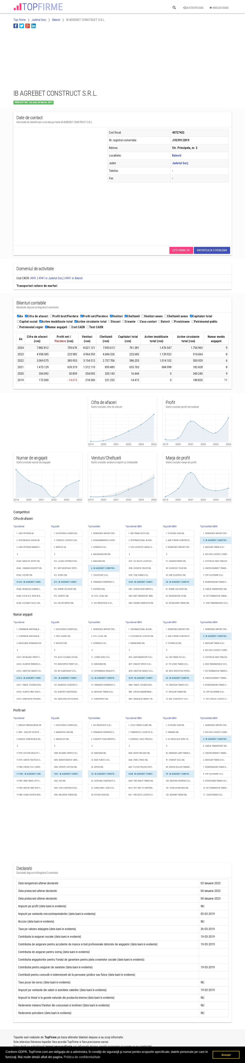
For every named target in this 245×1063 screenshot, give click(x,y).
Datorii (165, 321)
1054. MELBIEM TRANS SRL (65, 795)
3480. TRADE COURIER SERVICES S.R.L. (142, 685)
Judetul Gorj (180, 163)
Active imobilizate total (57, 321)
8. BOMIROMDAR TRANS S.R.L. (216, 582)
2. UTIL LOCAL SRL (99, 636)
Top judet (55, 526)
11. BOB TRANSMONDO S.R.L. (216, 603)
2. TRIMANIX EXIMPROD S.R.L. (104, 732)
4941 (33, 278)
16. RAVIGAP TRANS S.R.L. (102, 692)
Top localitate (94, 526)
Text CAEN (96, 327)
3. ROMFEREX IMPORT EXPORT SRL (180, 547)
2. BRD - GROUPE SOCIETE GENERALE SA (30, 732)
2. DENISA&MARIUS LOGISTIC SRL (105, 540)
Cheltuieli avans (177, 316)
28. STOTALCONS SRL (100, 795)
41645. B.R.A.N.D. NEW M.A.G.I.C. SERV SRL (30, 596)
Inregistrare (220, 7)
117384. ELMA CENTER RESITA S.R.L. (30, 795)
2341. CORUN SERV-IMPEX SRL (141, 589)
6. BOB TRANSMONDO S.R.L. (215, 664)
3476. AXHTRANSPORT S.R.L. (140, 657)
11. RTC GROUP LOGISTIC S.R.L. (216, 699)
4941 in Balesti (74, 278)
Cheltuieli (133, 316)
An (21, 316)
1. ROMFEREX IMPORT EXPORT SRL (105, 533)
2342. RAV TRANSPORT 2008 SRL (142, 596)
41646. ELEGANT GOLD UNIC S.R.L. (30, 603)
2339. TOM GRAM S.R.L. (138, 575)
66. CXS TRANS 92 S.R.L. (176, 657)
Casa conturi (148, 321)
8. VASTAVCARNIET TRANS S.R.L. (217, 678)
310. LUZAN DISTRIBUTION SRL (67, 561)
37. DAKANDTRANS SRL (176, 561)
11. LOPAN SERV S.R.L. (100, 657)
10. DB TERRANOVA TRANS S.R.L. (217, 596)
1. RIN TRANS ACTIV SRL (138, 533)
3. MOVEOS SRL (60, 643)
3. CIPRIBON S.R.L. (99, 547)
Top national (18, 526)
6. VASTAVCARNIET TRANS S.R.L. (217, 568)
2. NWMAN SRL (172, 732)
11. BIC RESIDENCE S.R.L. (102, 603)
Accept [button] (226, 1054)
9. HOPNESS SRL (98, 589)
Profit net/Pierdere (95, 316)
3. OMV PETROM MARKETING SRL (30, 547)
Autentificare (195, 7)
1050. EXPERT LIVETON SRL (65, 767)
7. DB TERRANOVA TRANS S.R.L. (217, 671)
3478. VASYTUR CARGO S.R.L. (141, 671)
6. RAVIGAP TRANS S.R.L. (214, 760)
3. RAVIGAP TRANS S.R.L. (214, 547)
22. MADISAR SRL (98, 753)
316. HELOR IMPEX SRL (64, 603)
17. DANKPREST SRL (99, 699)
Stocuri (115, 321)
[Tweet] (21, 26)
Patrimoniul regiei (31, 327)
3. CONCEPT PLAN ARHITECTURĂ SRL (105, 739)
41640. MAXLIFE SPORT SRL (28, 561)
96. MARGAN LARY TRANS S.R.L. (180, 753)
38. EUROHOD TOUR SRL (176, 568)
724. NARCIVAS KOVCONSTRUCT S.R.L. (68, 699)
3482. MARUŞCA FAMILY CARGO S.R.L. (142, 699)
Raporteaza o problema (212, 250)
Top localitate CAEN (208, 526)
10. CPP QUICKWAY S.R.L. (214, 692)
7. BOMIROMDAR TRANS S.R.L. (216, 767)
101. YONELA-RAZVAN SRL (177, 788)
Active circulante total (91, 321)
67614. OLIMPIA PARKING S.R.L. (30, 664)
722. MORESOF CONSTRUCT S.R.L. (68, 685)
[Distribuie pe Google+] (27, 26)
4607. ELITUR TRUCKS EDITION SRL (142, 767)
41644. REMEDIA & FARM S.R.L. (29, 589)
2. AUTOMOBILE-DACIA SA (28, 540)
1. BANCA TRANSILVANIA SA (28, 725)
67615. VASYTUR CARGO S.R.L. (29, 671)
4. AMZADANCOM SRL (101, 554)
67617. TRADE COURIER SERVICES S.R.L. (30, 685)
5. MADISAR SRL (98, 561)
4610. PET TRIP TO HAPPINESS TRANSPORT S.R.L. (142, 788)
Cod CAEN (78, 327)
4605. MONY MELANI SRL (139, 753)
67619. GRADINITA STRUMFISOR (30, 699)
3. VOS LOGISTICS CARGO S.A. (141, 547)
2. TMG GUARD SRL (62, 636)
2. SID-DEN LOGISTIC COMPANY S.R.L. (217, 732)
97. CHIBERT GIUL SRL (175, 760)
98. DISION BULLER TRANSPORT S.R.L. (180, 767)
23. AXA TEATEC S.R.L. (100, 760)
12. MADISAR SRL (98, 664)
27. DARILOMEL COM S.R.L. (103, 788)
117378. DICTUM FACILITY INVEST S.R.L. (30, 753)
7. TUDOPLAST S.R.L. (100, 575)
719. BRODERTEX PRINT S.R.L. (66, 664)
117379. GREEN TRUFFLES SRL (29, 760)
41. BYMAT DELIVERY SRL (176, 589)
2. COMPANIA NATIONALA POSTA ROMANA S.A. (30, 636)
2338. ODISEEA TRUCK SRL (139, 568)
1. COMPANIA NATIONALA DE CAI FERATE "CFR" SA (30, 629)
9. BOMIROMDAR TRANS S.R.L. (216, 685)
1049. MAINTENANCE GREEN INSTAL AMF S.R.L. (68, 760)
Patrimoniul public (205, 321)
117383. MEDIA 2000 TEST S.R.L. (30, 788)
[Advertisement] (83, 58)
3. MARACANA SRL (136, 643)
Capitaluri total (202, 316)
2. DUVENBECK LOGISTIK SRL (141, 636)
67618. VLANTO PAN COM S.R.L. (30, 692)
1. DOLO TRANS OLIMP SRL (140, 725)
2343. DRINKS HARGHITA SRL (141, 603)
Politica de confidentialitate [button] (82, 1057)
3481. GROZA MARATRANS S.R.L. (142, 692)
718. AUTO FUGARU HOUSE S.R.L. (68, 657)
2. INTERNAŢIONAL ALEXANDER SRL (142, 540)
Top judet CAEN (169, 526)
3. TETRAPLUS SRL (173, 643)
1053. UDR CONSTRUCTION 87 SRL (68, 788)
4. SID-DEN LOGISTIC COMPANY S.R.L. (217, 554)
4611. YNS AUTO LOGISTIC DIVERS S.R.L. (142, 795)
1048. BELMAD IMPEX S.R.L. (66, 753)
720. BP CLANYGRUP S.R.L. (65, 671)
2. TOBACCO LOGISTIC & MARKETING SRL (68, 540)
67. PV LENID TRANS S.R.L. (177, 664)
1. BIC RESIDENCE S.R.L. (101, 725)
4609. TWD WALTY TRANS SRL (140, 781)
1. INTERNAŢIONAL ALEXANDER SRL (142, 629)
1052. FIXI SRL (60, 781)
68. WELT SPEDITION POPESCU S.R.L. (180, 671)
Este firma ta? (181, 250)
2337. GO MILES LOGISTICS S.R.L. (142, 561)
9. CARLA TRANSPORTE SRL (215, 589)
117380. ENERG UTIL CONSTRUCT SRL (30, 767)
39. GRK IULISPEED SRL (176, 575)
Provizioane (182, 321)
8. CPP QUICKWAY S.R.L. (213, 774)
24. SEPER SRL (97, 767)
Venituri (117, 316)
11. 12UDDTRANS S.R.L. (213, 795)
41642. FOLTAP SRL (24, 575)
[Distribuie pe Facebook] (15, 26)
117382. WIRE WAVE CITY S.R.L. (29, 781)
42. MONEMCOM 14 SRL (176, 596)
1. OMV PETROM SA (25, 533)
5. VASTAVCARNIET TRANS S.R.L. (217, 753)
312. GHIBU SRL (60, 575)
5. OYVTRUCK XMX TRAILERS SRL (217, 561)
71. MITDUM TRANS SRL (176, 692)
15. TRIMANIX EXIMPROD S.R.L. (104, 685)
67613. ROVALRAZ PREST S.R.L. (29, 657)
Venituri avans (153, 316)
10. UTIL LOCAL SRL (99, 596)
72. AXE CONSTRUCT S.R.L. (177, 699)
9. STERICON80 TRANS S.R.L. (215, 781)
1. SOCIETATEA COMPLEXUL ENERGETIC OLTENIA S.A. (68, 533)
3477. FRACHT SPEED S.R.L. (140, 664)
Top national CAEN (133, 526)
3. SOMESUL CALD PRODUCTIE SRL (142, 739)
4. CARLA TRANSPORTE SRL (215, 746)
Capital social (28, 321)
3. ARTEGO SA (60, 547)
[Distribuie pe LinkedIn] (33, 26)
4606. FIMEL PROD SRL (138, 760)
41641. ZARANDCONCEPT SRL (29, 568)
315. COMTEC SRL (61, 596)
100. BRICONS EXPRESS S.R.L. (178, 781)
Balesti (176, 155)
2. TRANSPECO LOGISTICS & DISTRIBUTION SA (142, 732)
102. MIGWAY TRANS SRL (176, 795)
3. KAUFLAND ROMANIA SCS (28, 643)
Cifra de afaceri (37, 316)
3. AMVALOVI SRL (61, 739)
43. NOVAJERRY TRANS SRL (177, 603)
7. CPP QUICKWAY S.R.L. (213, 575)
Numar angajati (57, 327)
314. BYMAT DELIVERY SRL (65, 589)
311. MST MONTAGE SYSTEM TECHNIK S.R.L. (68, 568)
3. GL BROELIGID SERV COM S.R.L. (180, 739)
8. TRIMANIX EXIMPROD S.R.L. (104, 582)
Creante (130, 321)
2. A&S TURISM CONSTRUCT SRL (179, 540)
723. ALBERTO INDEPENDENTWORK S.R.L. (68, 692)
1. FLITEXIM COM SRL (175, 533)
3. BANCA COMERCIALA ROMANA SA (30, 739)
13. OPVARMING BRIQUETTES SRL (105, 671)
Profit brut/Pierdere (65, 316)
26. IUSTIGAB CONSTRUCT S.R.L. (105, 781)
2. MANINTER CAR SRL (63, 732)
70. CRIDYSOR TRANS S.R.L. (177, 685)
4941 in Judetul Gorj (51, 278)
